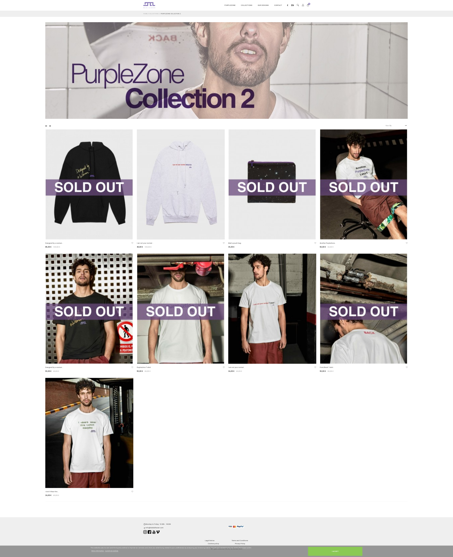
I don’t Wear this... (52, 491)
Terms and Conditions (240, 540)
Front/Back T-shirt (326, 367)
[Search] (303, 5)
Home (145, 14)
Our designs (263, 5)
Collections (246, 5)
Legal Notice (209, 540)
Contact (278, 5)
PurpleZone (229, 5)
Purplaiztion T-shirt (144, 367)
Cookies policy (213, 543)
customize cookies (111, 551)
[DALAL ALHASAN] (149, 5)
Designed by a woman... (54, 243)
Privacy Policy (240, 543)
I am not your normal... (145, 243)
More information (97, 551)
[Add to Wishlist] (132, 243)
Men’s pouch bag (234, 243)
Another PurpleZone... (328, 243)
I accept (335, 551)
